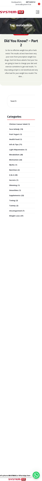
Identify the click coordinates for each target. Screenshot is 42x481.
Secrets (12, 180)
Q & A (11, 175)
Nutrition (13, 170)
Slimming (13, 185)
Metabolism (14, 155)
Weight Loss (14, 216)
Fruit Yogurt (14, 134)
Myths (11, 165)
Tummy (12, 205)
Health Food (14, 139)
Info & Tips (13, 144)
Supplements (14, 195)
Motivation (13, 160)
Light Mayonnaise (16, 149)
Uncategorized (15, 211)
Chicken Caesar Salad (18, 124)
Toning (12, 200)
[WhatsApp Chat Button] (36, 475)
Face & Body (14, 129)
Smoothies (13, 190)
